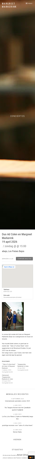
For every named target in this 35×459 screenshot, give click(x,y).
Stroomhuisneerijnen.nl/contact (12, 297)
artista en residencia (8, 458)
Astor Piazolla (17, 458)
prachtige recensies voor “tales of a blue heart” (17, 425)
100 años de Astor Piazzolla (10, 455)
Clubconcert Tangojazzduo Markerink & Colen (7, 377)
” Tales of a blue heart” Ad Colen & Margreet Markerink (8, 366)
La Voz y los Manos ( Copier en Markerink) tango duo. (17, 417)
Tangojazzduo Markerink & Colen (23, 365)
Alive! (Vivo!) (24, 454)
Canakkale (25, 458)
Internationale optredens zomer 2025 (17, 401)
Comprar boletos (24, 259)
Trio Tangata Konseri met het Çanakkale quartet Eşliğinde (17, 409)
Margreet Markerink (9, 5)
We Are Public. (17, 432)
